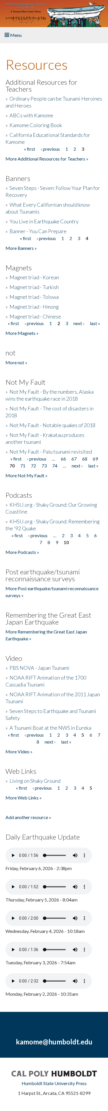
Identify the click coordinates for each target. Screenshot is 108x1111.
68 (84, 458)
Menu (15, 35)
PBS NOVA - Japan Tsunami (39, 668)
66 (63, 458)
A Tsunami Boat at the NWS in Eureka (50, 728)
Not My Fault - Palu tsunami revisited (51, 451)
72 (33, 465)
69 (95, 458)
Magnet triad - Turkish (34, 287)
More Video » (19, 751)
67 (74, 458)
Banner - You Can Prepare (38, 231)
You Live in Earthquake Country (44, 221)
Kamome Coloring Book (36, 125)
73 (44, 465)
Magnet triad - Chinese (35, 316)
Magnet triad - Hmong (34, 306)
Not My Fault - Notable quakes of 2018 (52, 425)
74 (54, 465)
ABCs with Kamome (31, 115)
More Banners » (21, 248)
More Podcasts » (22, 552)
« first (29, 149)
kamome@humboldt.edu (54, 1042)
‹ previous (50, 149)
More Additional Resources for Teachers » (46, 158)
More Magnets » (22, 333)
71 (22, 465)
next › (78, 323)
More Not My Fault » (26, 475)
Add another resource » (28, 817)
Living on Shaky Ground (35, 781)
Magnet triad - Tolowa (34, 297)
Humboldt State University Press (54, 1083)
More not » (16, 362)
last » (95, 323)
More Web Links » (23, 797)
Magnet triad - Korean (34, 277)
